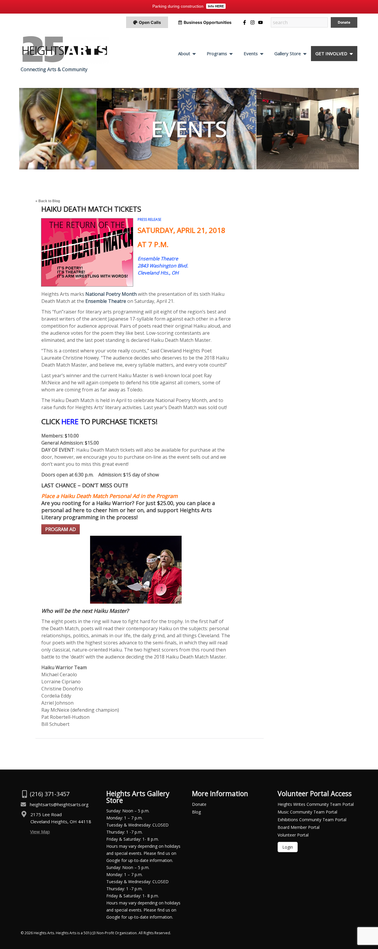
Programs (217, 53)
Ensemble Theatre (105, 301)
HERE (70, 421)
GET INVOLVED (331, 53)
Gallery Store (287, 53)
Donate (199, 804)
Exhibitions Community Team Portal (312, 819)
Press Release (149, 219)
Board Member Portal (299, 827)
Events (251, 53)
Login (287, 847)
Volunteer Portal (293, 835)
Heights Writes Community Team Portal (316, 804)
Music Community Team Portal (307, 812)
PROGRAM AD (60, 529)
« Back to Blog (47, 201)
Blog (196, 812)
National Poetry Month (111, 294)
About (184, 53)
